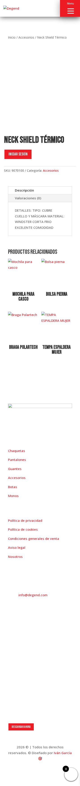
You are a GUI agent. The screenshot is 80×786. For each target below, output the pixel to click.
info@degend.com (33, 595)
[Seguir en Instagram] (20, 633)
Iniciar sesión (18, 154)
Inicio (12, 37)
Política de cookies (23, 529)
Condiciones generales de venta (33, 538)
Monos (13, 495)
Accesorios (26, 37)
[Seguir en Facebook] (11, 633)
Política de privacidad (25, 520)
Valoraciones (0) (28, 198)
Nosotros (15, 556)
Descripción (24, 190)
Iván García (63, 753)
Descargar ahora (21, 727)
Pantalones (17, 459)
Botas (12, 487)
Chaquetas (16, 450)
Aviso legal (16, 547)
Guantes (15, 468)
